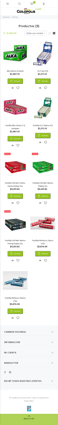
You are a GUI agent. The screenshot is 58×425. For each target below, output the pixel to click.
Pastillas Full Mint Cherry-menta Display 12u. (15, 185)
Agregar (16, 81)
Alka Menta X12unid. (15, 71)
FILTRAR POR (11, 33)
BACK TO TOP (29, 418)
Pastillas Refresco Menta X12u (15, 300)
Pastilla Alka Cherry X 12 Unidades (15, 127)
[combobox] (36, 33)
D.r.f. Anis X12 (43, 71)
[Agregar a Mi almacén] (18, 88)
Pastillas (15, 17)
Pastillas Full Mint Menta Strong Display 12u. (15, 242)
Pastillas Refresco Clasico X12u (42, 242)
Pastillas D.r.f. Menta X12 (43, 125)
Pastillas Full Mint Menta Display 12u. (43, 185)
